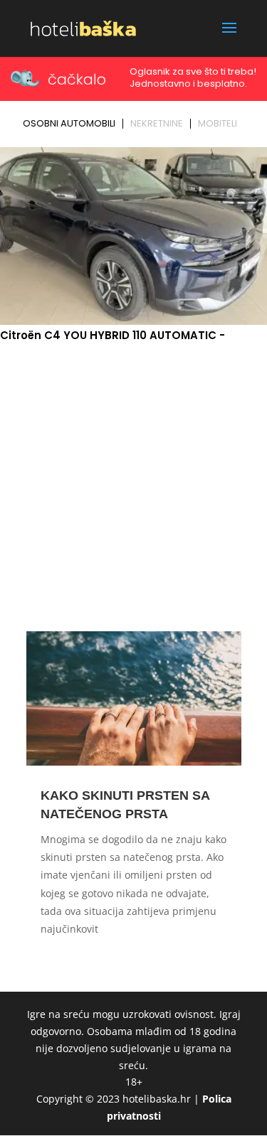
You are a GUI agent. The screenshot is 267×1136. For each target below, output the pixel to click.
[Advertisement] (133, 485)
